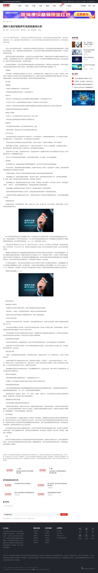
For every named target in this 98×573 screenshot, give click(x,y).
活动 (40, 6)
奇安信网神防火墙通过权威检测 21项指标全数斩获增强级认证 (83, 84)
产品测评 (36, 533)
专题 (33, 6)
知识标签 (36, 542)
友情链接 (47, 540)
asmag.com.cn (60, 535)
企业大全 (36, 540)
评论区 (39, 30)
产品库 (69, 6)
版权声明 (47, 535)
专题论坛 (36, 535)
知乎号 (92, 538)
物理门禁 (89, 46)
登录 (89, 6)
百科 (54, 6)
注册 (93, 6)
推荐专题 (75, 38)
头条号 (86, 538)
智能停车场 (50, 494)
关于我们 (47, 531)
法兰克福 (59, 531)
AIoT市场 (86, 54)
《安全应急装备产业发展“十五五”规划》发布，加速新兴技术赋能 (82, 78)
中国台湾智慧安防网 (61, 538)
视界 (61, 6)
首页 (19, 6)
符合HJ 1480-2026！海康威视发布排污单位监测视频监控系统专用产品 (83, 87)
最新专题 (36, 538)
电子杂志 (71, 1)
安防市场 (91, 69)
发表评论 (64, 514)
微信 (80, 530)
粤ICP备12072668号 (28, 569)
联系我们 (47, 542)
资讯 (26, 6)
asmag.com (59, 533)
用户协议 (47, 533)
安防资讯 (36, 531)
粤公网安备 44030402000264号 (41, 569)
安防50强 (86, 59)
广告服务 (47, 538)
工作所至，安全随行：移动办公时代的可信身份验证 (83, 81)
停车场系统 (50, 487)
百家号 (80, 538)
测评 (47, 6)
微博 (93, 532)
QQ (86, 532)
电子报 (65, 1)
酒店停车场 (17, 494)
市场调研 (86, 69)
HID (84, 46)
